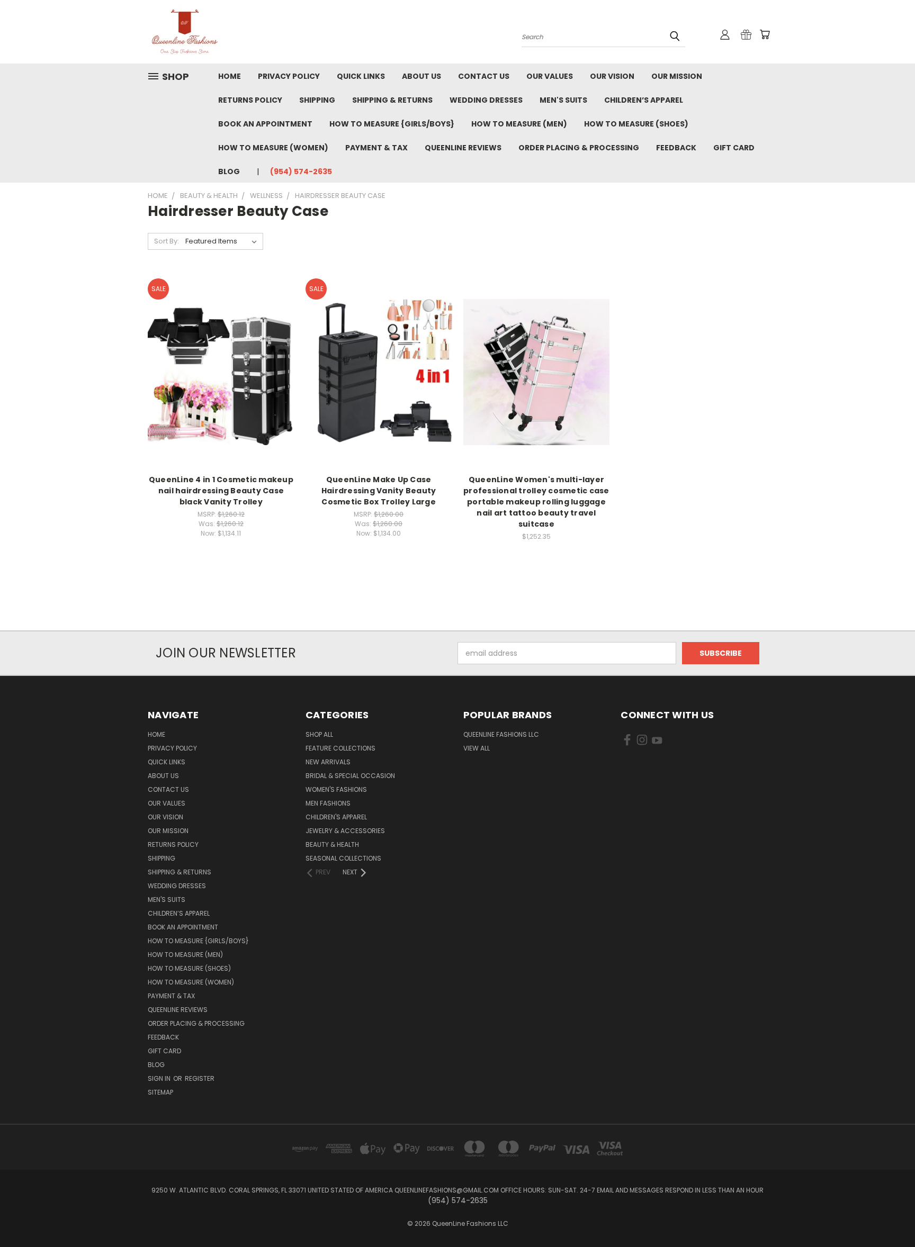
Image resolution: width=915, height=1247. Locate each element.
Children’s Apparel (643, 100)
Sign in (160, 1078)
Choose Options (221, 390)
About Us (421, 76)
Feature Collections (340, 748)
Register (199, 1078)
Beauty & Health (332, 844)
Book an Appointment (265, 124)
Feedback (676, 147)
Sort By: (166, 241)
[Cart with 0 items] (764, 34)
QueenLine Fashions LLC (501, 734)
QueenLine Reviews (463, 147)
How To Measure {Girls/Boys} (391, 124)
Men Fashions (328, 803)
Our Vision (612, 76)
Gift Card (734, 147)
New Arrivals (328, 761)
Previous (887, 1214)
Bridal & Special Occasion (350, 775)
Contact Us (483, 76)
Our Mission (676, 76)
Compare (217, 370)
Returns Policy (250, 100)
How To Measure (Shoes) (636, 124)
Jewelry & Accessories (345, 830)
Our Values (549, 76)
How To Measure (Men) (519, 124)
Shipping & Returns (392, 100)
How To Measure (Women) (273, 147)
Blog (229, 171)
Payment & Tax (376, 147)
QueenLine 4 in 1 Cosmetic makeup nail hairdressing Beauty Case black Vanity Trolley (221, 490)
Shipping (317, 100)
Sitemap (160, 1092)
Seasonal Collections (343, 858)
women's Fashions (336, 789)
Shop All (319, 734)
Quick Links (361, 76)
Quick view (221, 350)
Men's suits (563, 100)
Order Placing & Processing (578, 147)
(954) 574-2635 (301, 171)
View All (476, 748)
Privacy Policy (289, 76)
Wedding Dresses (486, 100)
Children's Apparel (336, 816)
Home (229, 76)
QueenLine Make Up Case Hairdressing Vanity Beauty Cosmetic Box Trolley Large (378, 490)
